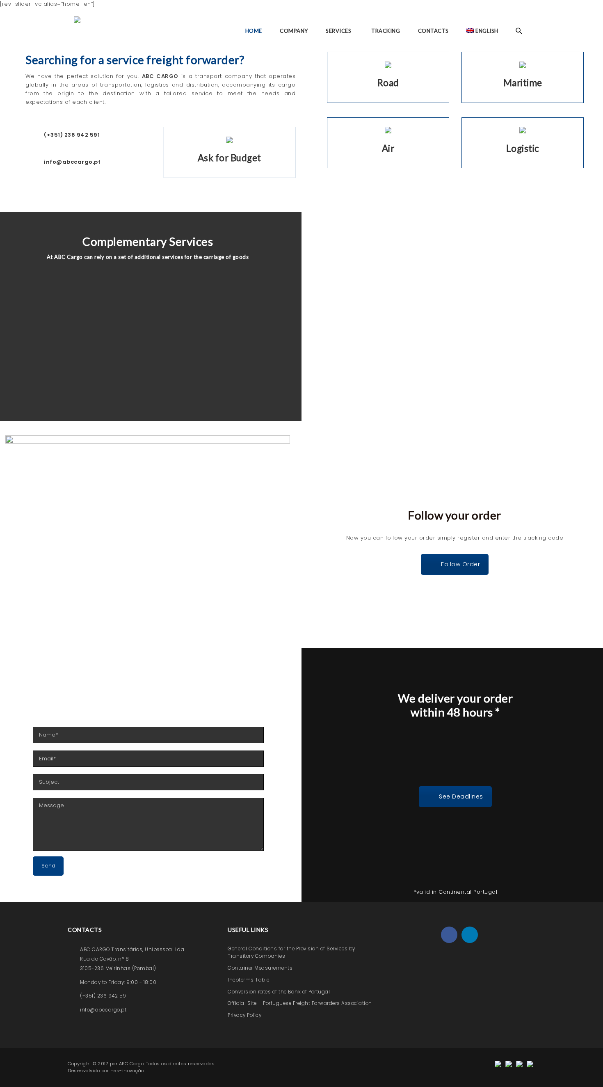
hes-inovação (127, 1070)
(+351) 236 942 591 (104, 996)
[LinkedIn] (469, 935)
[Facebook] (449, 935)
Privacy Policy (244, 1015)
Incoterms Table (249, 980)
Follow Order (460, 564)
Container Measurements (260, 968)
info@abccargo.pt (103, 1010)
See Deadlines (461, 796)
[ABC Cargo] (78, 30)
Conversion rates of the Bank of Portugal (279, 992)
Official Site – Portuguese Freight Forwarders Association (300, 1003)
